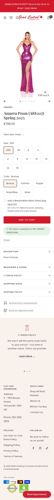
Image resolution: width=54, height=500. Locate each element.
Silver (27, 192)
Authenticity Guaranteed (23, 303)
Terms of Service (13, 456)
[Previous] (5, 101)
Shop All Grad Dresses (37, 393)
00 (18, 150)
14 (8, 168)
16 (17, 168)
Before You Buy (38, 406)
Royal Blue (12, 192)
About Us (35, 400)
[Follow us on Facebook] (33, 448)
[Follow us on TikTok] (47, 448)
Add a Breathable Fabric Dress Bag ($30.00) (27, 205)
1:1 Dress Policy (13, 275)
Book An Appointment (21, 310)
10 (37, 158)
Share (7, 240)
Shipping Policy (13, 292)
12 (46, 158)
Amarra (8, 107)
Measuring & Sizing (15, 267)
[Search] (11, 18)
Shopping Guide (13, 283)
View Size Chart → (14, 134)
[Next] (49, 101)
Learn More (31, 8)
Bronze (10, 183)
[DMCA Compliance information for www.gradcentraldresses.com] (23, 488)
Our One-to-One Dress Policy (13, 437)
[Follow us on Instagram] (40, 448)
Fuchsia (25, 183)
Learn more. (12, 232)
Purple (39, 183)
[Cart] (48, 17)
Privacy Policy (11, 450)
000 (8, 150)
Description (11, 251)
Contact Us (36, 412)
